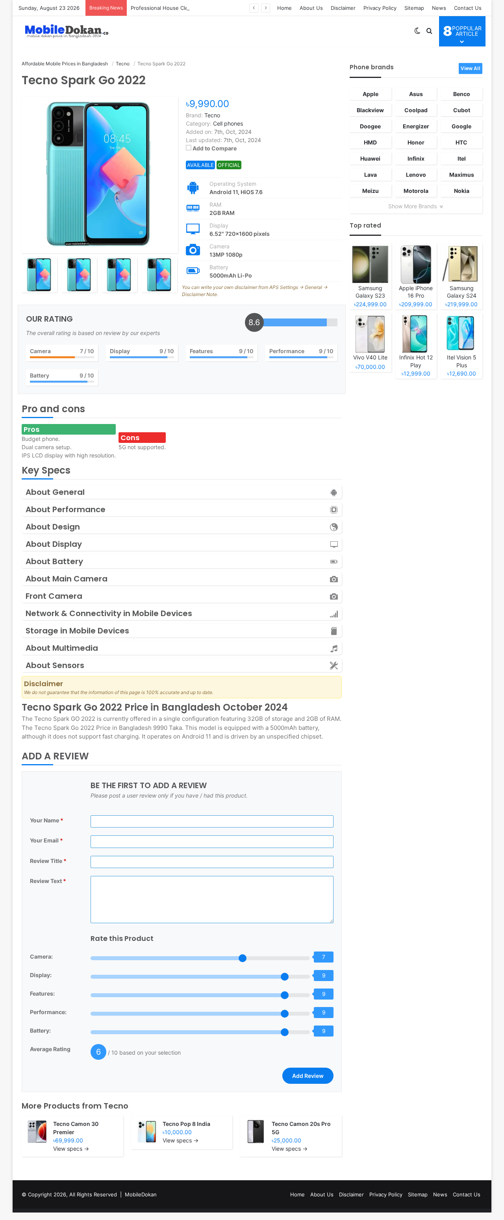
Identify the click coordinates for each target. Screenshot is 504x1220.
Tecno (116, 1105)
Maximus (461, 174)
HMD (370, 142)
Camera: (41, 956)
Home (284, 8)
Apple (370, 94)
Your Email (46, 840)
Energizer (416, 126)
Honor (416, 142)
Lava (370, 174)
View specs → (71, 1148)
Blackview (370, 110)
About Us (311, 8)
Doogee (370, 126)
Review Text (48, 881)
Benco (461, 94)
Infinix (416, 158)
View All (470, 68)
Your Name (46, 820)
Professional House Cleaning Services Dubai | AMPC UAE (201, 8)
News (439, 8)
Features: (42, 993)
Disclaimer (343, 8)
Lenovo (416, 174)
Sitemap (414, 8)
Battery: (40, 1030)
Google (461, 126)
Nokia (461, 190)
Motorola (416, 190)
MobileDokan (141, 1194)
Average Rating (50, 1049)
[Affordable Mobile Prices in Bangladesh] (65, 31)
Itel (462, 158)
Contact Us (468, 8)
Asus (416, 94)
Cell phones (228, 123)
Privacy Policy (380, 8)
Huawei (370, 158)
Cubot (461, 110)
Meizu (370, 190)
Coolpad (416, 110)
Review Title (48, 860)
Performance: (48, 1012)
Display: (41, 975)
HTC (461, 142)
